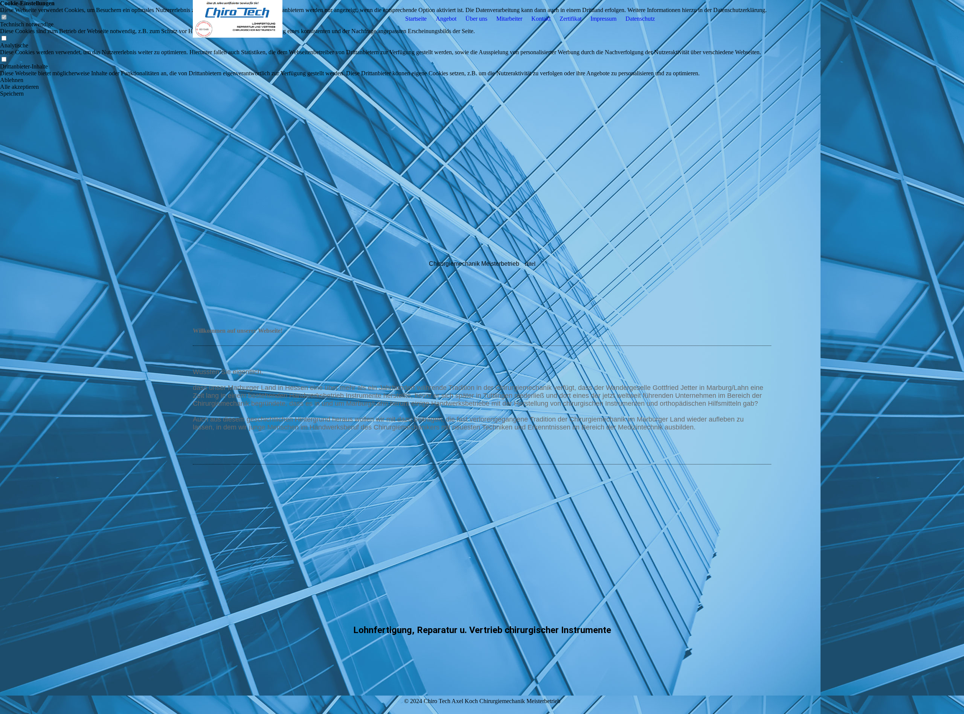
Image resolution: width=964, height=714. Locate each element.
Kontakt (541, 18)
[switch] (4, 38)
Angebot (446, 18)
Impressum (603, 18)
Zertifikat (570, 18)
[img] (240, 19)
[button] (383, 80)
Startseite (416, 18)
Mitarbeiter (509, 18)
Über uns (476, 18)
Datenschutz (640, 18)
